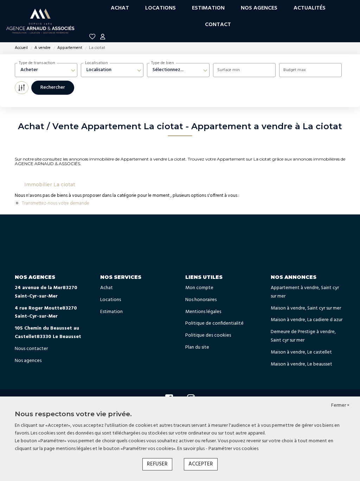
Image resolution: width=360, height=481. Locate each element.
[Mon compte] (102, 38)
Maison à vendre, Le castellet (301, 352)
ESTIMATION (208, 8)
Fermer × (340, 406)
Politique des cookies (208, 335)
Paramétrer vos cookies (233, 449)
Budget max (294, 70)
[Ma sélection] (92, 38)
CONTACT (218, 24)
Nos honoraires (201, 300)
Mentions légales (203, 312)
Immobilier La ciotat (49, 184)
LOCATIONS (160, 8)
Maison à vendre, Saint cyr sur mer (306, 308)
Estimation (111, 312)
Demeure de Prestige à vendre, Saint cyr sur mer (303, 336)
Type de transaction (37, 63)
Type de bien (162, 63)
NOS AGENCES (259, 8)
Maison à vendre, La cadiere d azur (306, 320)
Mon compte (199, 288)
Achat (106, 288)
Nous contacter (31, 349)
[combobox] (46, 70)
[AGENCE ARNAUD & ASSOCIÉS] (40, 21)
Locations (110, 300)
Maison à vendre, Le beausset (301, 364)
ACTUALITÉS (310, 8)
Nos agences (28, 361)
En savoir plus (191, 449)
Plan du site (197, 347)
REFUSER (157, 464)
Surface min (228, 70)
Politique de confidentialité (214, 323)
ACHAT (120, 8)
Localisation (96, 63)
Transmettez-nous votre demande (55, 203)
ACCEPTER (200, 464)
